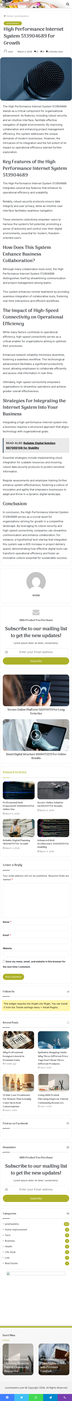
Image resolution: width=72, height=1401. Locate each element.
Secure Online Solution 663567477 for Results (50, 804)
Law (7, 1257)
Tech (7, 1235)
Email (7, 935)
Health (8, 1246)
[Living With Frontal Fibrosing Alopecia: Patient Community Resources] (53, 1083)
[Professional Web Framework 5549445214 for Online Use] (19, 790)
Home (9, 16)
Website (7, 948)
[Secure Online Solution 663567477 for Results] (53, 790)
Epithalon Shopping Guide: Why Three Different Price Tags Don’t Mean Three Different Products (53, 1058)
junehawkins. (22, 16)
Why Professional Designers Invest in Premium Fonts (13, 1056)
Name (7, 922)
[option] (18, 1359)
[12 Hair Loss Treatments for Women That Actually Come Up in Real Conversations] (18, 1083)
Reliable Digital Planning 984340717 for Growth (16, 842)
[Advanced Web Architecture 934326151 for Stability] (53, 828)
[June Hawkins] (23, 3)
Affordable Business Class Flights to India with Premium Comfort (53, 1365)
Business (10, 1240)
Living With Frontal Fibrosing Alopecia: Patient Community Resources (53, 1099)
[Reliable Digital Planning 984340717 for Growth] (19, 828)
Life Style (10, 1252)
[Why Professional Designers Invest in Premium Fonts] (18, 1040)
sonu (36, 595)
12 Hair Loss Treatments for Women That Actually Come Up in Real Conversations (17, 1101)
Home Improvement (16, 1229)
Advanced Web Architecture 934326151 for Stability (53, 843)
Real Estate (11, 1263)
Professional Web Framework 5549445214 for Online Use (18, 806)
